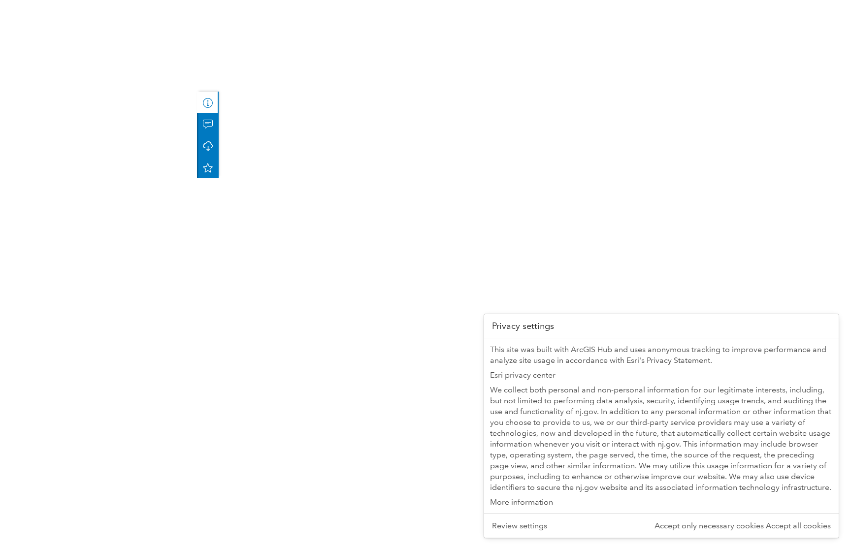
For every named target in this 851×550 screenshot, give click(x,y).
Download (208, 146)
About (208, 102)
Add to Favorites (208, 167)
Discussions (208, 124)
